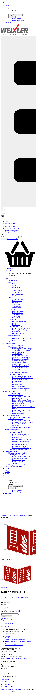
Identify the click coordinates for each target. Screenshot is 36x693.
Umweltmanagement (18, 461)
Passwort (11, 13)
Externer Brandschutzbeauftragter (22, 378)
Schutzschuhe (16, 296)
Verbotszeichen (17, 308)
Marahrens (4, 587)
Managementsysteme (11, 232)
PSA (9, 282)
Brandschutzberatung (11, 225)
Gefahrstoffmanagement (19, 362)
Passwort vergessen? (18, 20)
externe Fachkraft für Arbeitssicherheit (18, 353)
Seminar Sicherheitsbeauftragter (21, 448)
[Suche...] (19, 237)
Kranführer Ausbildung (19, 446)
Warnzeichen (16, 304)
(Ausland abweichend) (21, 597)
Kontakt (15, 466)
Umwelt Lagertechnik (19, 340)
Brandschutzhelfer (17, 384)
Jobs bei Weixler (8, 684)
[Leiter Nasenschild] (17, 585)
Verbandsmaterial (17, 314)
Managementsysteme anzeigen (17, 453)
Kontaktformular (10, 638)
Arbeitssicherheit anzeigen (16, 345)
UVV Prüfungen (10, 226)
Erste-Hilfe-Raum (17, 318)
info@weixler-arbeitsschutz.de (15, 658)
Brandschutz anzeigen (19, 321)
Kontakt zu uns (7, 686)
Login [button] (7, 5)
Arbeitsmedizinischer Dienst (20, 364)
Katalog (7, 466)
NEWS (20, 466)
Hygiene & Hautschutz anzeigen (22, 328)
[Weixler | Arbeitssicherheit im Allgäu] (14, 35)
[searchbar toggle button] (4, 210)
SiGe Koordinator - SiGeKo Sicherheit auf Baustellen (20, 366)
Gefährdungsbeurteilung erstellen (22, 357)
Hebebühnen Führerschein (20, 444)
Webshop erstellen (17, 689)
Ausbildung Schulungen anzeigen (18, 431)
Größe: (3, 601)
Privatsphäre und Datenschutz (14, 645)
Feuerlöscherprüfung (18, 403)
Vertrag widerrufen (6, 689)
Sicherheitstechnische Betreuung (22, 350)
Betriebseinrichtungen (15, 337)
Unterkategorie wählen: (15, 347)
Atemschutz (15, 289)
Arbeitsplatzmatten (14, 335)
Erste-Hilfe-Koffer (17, 313)
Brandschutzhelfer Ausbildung (21, 439)
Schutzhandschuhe (18, 292)
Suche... (23, 237)
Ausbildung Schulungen (12, 230)
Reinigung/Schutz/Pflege (19, 330)
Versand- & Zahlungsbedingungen (15, 639)
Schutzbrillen (16, 285)
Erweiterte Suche (12, 239)
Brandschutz (16, 302)
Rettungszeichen (17, 301)
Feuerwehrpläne (17, 381)
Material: (3, 604)
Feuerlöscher (16, 323)
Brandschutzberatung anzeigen (17, 372)
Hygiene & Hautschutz (15, 326)
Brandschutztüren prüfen (19, 405)
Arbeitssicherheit (10, 223)
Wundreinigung (17, 316)
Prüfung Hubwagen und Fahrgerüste (23, 402)
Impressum (8, 636)
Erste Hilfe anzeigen (18, 311)
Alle (6, 220)
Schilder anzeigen (17, 299)
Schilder (10, 297)
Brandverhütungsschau (19, 386)
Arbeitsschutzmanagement (20, 458)
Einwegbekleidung (18, 333)
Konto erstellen (17, 18)
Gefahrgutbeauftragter (19, 361)
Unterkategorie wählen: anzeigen (22, 349)
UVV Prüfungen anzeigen (16, 393)
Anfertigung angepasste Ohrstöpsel (23, 422)
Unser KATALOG (7, 681)
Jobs (11, 466)
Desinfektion (16, 331)
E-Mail (10, 11)
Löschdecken (16, 325)
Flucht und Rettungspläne (20, 379)
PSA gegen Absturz (18, 294)
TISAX (14, 463)
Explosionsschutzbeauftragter (21, 388)
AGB (6, 643)
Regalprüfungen (17, 398)
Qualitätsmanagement (18, 460)
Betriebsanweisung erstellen (20, 359)
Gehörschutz (16, 287)
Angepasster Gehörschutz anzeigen (19, 417)
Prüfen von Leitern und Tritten (21, 400)
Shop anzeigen (12, 280)
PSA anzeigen (16, 284)
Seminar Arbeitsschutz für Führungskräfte (20, 436)
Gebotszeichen (16, 306)
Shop (6, 221)
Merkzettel (8, 22)
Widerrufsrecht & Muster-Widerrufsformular (18, 641)
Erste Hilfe (11, 309)
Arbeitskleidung (17, 290)
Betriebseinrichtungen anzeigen (21, 338)
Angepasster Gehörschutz (12, 228)
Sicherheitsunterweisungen (20, 355)
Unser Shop (5, 679)
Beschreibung (9, 623)
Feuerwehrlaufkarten (18, 383)
